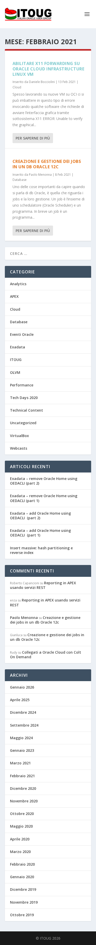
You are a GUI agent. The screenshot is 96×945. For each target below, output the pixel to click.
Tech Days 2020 (24, 397)
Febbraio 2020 (22, 864)
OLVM (15, 372)
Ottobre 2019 (22, 914)
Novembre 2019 (24, 902)
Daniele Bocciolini (42, 82)
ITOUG (16, 359)
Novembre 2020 (24, 801)
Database (20, 180)
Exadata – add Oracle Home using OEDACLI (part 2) (40, 515)
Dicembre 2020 (23, 788)
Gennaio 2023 (22, 750)
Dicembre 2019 (23, 889)
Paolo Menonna (40, 174)
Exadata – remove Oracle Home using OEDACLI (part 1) (43, 498)
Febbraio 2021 (22, 775)
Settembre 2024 (24, 725)
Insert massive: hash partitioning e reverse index (41, 550)
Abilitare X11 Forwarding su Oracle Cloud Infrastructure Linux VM (48, 69)
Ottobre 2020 (22, 813)
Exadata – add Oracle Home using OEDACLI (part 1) (40, 533)
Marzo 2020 (20, 851)
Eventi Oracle (22, 334)
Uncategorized (23, 422)
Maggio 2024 (21, 737)
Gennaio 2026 (22, 687)
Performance (21, 385)
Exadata (17, 347)
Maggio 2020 (21, 826)
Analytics (18, 283)
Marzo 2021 (20, 763)
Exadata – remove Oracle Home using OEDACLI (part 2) (43, 481)
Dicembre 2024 (23, 712)
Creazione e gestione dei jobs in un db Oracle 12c (47, 164)
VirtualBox (19, 435)
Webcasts (18, 448)
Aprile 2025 (19, 699)
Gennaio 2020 (22, 876)
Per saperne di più (33, 138)
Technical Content (26, 410)
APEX (14, 296)
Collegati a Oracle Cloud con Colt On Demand (45, 654)
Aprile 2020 (19, 839)
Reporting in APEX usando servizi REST (43, 585)
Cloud (17, 87)
